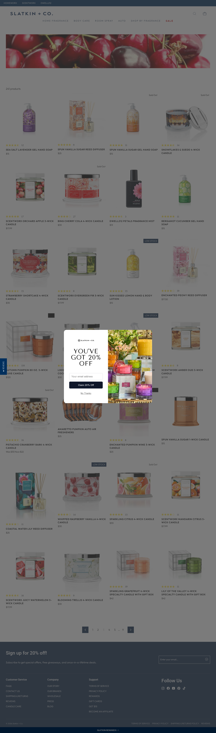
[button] (3, 366)
